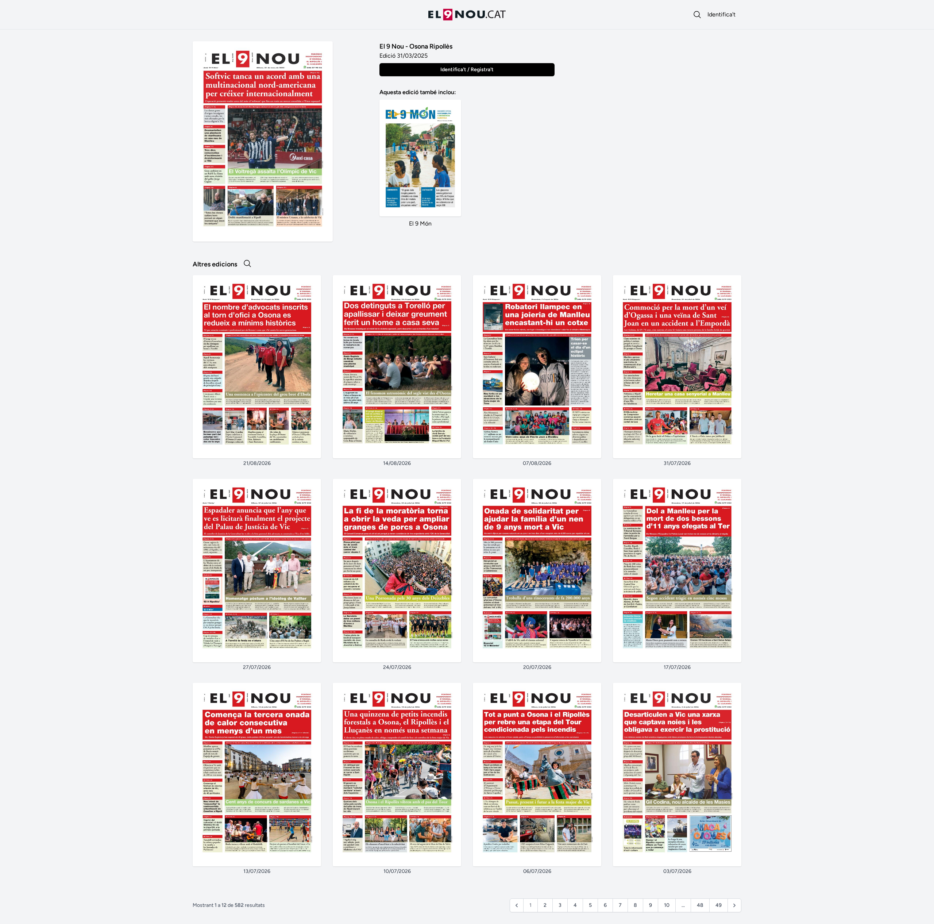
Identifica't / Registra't (467, 69)
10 (666, 905)
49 (718, 905)
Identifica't (721, 14)
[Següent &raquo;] (734, 905)
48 (700, 905)
